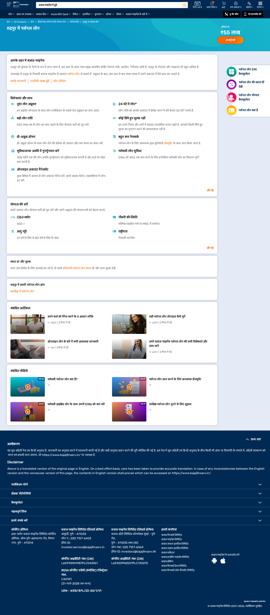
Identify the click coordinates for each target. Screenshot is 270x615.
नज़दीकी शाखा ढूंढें (39, 81)
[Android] (214, 561)
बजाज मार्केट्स (167, 552)
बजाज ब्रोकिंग (167, 561)
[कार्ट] (224, 3)
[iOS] (223, 561)
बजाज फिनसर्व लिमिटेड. (172, 535)
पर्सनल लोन (73, 74)
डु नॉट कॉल (234, 14)
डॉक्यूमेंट (168, 143)
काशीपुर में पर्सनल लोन (22, 291)
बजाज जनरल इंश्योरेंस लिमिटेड (174, 543)
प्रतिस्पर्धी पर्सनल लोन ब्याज (77, 268)
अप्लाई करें (230, 40)
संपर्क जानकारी (18, 81)
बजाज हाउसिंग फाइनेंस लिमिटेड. (175, 557)
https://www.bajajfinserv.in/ (61, 455)
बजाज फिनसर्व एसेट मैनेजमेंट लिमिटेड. (178, 570)
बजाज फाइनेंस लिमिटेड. (171, 539)
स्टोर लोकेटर (59, 81)
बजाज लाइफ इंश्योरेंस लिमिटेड (174, 548)
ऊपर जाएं (256, 439)
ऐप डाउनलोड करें (254, 14)
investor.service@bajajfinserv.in (83, 547)
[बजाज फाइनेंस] (21, 5)
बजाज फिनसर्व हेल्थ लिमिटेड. (174, 565)
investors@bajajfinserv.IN (138, 551)
